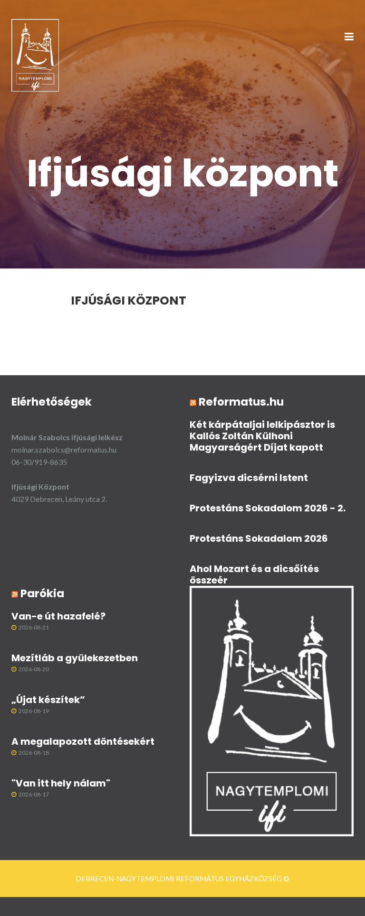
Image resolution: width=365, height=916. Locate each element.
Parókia (42, 593)
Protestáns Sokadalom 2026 (259, 538)
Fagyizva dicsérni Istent (249, 477)
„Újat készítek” (48, 699)
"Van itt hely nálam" (60, 783)
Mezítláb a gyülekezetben (74, 658)
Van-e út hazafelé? (58, 616)
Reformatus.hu (241, 401)
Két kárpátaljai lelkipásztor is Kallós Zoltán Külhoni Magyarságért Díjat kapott (262, 436)
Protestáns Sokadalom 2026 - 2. (268, 508)
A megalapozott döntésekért (82, 741)
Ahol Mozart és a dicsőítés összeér (254, 574)
